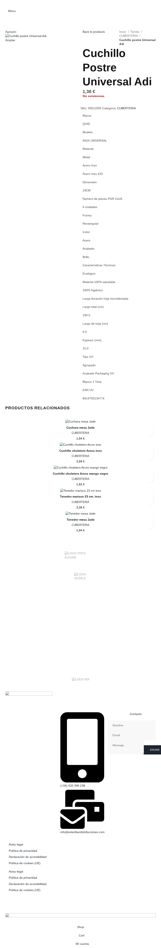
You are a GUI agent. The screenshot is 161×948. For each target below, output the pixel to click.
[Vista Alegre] (80, 557)
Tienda (135, 31)
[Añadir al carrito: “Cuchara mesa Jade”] (150, 432)
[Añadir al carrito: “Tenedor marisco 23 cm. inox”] (150, 501)
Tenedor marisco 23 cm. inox (80, 496)
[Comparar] (84, 104)
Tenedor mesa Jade (81, 519)
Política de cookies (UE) (24, 863)
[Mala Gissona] (80, 610)
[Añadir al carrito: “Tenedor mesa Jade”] (150, 524)
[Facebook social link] (75, 3)
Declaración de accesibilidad (28, 856)
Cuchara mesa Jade (80, 427)
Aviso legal (16, 844)
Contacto (136, 714)
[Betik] (80, 669)
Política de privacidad (23, 850)
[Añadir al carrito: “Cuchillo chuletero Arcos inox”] (150, 455)
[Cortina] (80, 652)
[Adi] (80, 680)
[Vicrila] (80, 578)
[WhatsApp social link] (86, 3)
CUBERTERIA (129, 35)
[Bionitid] (80, 660)
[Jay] (80, 635)
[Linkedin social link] (80, 3)
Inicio (123, 31)
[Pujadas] (80, 593)
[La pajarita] (80, 627)
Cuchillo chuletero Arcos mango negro (80, 473)
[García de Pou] (80, 644)
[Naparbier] (80, 602)
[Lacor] (80, 618)
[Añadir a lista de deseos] (84, 100)
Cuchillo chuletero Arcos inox (80, 450)
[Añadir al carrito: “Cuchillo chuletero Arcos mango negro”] (150, 478)
